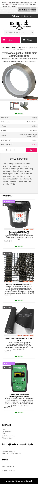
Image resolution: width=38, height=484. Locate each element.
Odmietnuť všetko (24, 10)
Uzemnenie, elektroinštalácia (13, 48)
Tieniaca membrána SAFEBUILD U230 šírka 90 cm (19, 339)
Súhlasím (33, 10)
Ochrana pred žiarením (8, 451)
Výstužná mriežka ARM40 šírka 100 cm (19, 284)
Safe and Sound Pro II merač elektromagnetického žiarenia (19, 396)
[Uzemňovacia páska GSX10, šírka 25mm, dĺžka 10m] (19, 82)
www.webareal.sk (26, 481)
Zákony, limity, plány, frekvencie (11, 453)
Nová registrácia (26, 16)
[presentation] (2, 82)
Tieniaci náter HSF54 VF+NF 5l (19, 232)
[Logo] (19, 24)
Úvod (2, 48)
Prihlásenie (15, 16)
